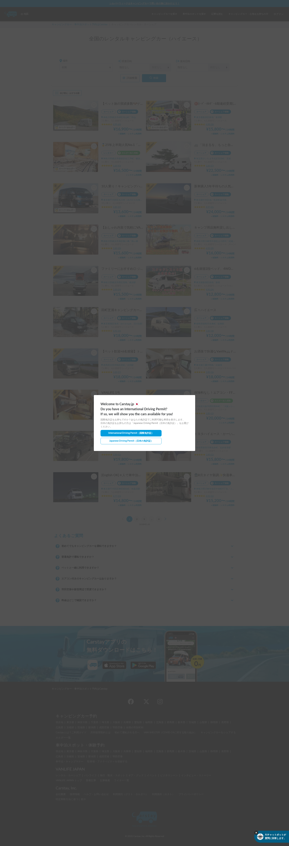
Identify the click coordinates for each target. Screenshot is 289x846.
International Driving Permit (131, 433)
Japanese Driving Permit (131, 441)
